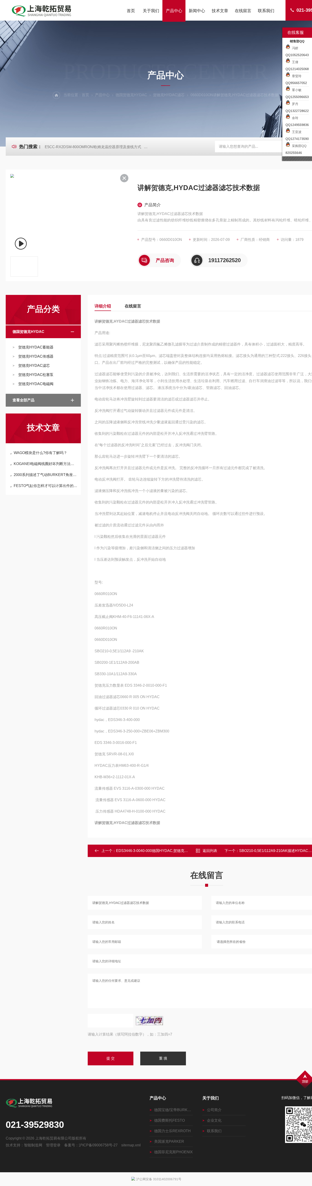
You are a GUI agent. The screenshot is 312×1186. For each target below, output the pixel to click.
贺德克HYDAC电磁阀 (35, 384)
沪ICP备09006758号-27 (98, 1145)
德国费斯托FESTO (169, 1120)
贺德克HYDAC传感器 (35, 356)
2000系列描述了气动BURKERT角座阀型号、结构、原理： (45, 475)
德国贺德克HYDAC (131, 95)
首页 (131, 10)
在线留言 (243, 10)
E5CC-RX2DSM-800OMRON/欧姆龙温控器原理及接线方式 (93, 147)
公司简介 (214, 1110)
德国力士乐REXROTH (172, 1131)
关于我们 (151, 10)
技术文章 (220, 10)
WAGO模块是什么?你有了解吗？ (40, 453)
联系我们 (266, 10)
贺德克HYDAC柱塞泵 (35, 375)
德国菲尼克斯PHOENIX (173, 1152)
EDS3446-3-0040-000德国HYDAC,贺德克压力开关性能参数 (165, 851)
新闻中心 (197, 10)
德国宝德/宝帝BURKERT (173, 1110)
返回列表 (210, 851)
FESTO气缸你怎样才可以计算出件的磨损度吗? (45, 486)
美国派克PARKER (169, 1141)
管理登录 (53, 1145)
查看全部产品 (23, 400)
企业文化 (214, 1120)
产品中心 (174, 10)
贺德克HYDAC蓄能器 (35, 347)
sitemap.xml (131, 1145)
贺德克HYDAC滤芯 (169, 95)
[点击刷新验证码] (149, 1020)
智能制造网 (33, 1145)
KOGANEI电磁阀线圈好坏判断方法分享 (45, 464)
